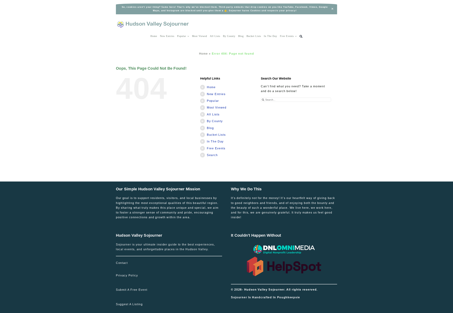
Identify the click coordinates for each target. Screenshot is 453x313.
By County (215, 121)
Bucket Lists (216, 134)
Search (212, 155)
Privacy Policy (127, 275)
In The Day (215, 141)
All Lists (213, 114)
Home (203, 53)
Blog (210, 128)
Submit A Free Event (131, 289)
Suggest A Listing (129, 304)
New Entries (216, 94)
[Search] (301, 36)
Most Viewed (216, 107)
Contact (122, 262)
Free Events (216, 148)
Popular (213, 100)
